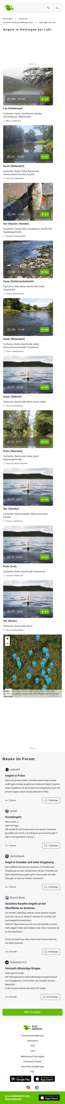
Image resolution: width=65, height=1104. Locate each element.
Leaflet (7, 691)
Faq (32, 1071)
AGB (32, 1045)
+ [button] (7, 639)
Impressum (32, 1040)
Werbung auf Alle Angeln (32, 1056)
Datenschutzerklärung (32, 1035)
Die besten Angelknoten (32, 1066)
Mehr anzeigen (32, 1012)
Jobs (32, 1051)
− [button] (7, 643)
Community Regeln (32, 1061)
